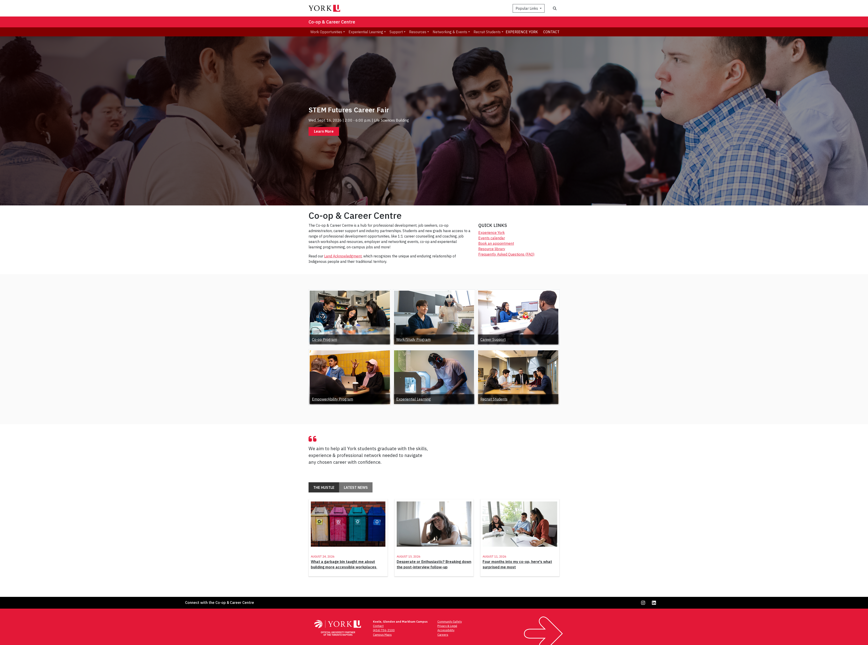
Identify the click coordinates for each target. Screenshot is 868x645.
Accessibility (445, 630)
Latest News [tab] (356, 487)
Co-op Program (324, 339)
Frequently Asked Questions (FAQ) (506, 254)
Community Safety (449, 622)
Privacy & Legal (447, 626)
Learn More (324, 131)
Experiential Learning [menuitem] (366, 32)
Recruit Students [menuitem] (487, 32)
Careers (442, 635)
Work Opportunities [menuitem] (326, 32)
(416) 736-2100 (384, 630)
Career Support (493, 339)
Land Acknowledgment (343, 256)
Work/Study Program (413, 339)
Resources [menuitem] (417, 32)
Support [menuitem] (396, 32)
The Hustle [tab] (323, 487)
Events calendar (491, 238)
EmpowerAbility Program (332, 399)
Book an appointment (496, 243)
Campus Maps (382, 635)
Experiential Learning (413, 399)
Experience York (522, 32)
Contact (551, 32)
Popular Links (527, 8)
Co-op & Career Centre (332, 22)
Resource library (491, 249)
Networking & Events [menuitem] (450, 32)
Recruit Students (493, 399)
